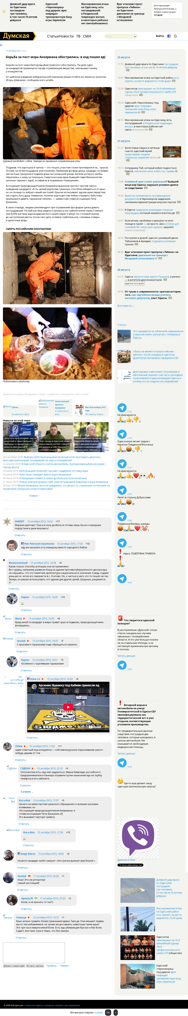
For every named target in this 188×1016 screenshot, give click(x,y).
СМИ (87, 36)
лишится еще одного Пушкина (151, 276)
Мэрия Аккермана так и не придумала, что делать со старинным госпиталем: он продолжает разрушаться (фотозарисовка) (56, 487)
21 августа (124, 141)
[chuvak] (8, 638)
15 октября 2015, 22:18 (50, 768)
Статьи (53, 36)
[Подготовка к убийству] (57, 379)
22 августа (124, 57)
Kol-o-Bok (24, 800)
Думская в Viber (126, 859)
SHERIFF (19, 521)
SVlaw (18, 746)
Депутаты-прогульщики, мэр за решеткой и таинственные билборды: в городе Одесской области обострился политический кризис (20, 444)
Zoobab (22, 876)
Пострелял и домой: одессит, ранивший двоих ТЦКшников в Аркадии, (151, 239)
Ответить (19, 535)
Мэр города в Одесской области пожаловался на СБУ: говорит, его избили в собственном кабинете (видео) (55, 445)
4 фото (26, 414)
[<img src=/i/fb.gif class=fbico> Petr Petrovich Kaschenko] (12, 550)
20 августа (124, 269)
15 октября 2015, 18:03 (51, 853)
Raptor (25, 597)
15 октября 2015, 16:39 (41, 618)
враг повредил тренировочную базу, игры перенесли (140, 109)
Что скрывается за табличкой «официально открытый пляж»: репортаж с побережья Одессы (158, 334)
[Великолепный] (4, 560)
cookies (98, 1012)
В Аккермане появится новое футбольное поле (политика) (53, 478)
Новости (66, 36)
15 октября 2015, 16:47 (45, 640)
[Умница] (7, 917)
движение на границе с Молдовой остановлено (146, 257)
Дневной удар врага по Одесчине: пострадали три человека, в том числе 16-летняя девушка (23, 12)
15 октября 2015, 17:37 (46, 800)
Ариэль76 (27, 898)
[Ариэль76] (12, 904)
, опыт (158, 298)
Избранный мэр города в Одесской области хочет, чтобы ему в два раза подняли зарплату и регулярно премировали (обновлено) (90, 444)
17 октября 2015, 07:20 (52, 898)
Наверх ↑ (34, 495)
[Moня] (7, 618)
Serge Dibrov (27, 853)
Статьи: (122, 324)
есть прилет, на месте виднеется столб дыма (152, 79)
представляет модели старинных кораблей (137, 156)
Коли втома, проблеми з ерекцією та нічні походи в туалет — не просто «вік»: (149, 222)
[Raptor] (12, 603)
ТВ (78, 36)
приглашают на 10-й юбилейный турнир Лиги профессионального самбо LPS (150, 90)
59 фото (100, 414)
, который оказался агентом (157, 213)
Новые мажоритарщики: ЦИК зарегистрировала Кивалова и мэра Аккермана (63, 481)
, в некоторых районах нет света (144, 128)
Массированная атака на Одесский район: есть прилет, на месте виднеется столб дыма (169, 913)
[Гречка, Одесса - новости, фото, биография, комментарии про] (7, 406)
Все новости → (126, 305)
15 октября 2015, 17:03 (70, 543)
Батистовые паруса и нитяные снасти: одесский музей (142, 149)
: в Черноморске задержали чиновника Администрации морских (150, 200)
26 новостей (17, 414)
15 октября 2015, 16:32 (40, 521)
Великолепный (18, 562)
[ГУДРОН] (12, 768)
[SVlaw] (7, 750)
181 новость (90, 414)
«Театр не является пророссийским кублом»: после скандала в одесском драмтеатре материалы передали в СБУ (156, 354)
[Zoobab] (8, 882)
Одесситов (131, 88)
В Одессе (130, 209)
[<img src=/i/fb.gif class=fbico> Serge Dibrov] (8, 860)
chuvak (21, 640)
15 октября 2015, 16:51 (45, 659)
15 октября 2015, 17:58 (50, 832)
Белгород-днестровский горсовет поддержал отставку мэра (53, 470)
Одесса (129, 276)
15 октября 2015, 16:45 (45, 597)
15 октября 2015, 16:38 (43, 562)
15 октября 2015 (13, 50)
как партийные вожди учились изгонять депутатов (148, 296)
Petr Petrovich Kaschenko (39, 543)
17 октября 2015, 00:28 (46, 876)
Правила (52, 965)
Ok (108, 1012)
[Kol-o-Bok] (9, 801)
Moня (18, 618)
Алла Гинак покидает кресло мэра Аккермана (45, 474)
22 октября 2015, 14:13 (46, 917)
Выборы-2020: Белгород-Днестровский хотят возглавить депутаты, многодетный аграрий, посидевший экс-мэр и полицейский (52, 458)
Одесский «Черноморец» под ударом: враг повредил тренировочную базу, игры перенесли (59, 12)
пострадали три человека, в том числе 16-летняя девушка (151, 65)
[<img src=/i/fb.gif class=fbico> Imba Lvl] (13, 686)
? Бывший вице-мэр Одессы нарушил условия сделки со (152, 185)
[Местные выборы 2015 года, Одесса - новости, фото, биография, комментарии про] (79, 414)
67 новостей (60, 411)
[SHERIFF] (7, 525)
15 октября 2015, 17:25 (42, 746)
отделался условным (164, 241)
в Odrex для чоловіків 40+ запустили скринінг (152, 225)
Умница (21, 917)
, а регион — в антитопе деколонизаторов (152, 278)
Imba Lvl (35, 679)
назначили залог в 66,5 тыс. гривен (154, 171)
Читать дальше (126, 655)
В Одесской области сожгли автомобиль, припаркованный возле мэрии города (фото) (54, 465)
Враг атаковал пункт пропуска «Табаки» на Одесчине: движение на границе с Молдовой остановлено (130, 12)
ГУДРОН (25, 768)
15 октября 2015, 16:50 (60, 679)
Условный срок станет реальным (145, 181)
